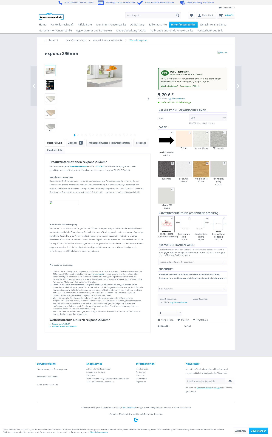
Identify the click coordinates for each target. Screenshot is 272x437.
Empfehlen (202, 319)
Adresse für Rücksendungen (98, 368)
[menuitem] (153, 15)
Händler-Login (142, 368)
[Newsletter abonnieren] (230, 381)
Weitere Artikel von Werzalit (64, 326)
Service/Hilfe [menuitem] (227, 7)
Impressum (141, 381)
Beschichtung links (184, 235)
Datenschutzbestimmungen (209, 387)
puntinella (166, 178)
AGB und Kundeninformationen (100, 381)
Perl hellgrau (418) (218, 180)
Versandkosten (129, 407)
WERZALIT (100, 166)
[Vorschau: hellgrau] (50, 127)
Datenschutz (141, 378)
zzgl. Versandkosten (176, 98)
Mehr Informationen (99, 432)
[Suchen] (177, 15)
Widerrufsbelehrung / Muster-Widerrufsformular (107, 378)
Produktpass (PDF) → (189, 86)
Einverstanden (258, 430)
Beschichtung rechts (201, 235)
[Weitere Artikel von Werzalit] (222, 56)
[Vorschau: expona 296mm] (50, 70)
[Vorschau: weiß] (50, 98)
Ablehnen (240, 430)
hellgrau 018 (166, 205)
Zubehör (75, 142)
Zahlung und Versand (95, 372)
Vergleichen (167, 319)
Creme (184, 148)
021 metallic (218, 148)
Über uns (140, 375)
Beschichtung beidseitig (218, 235)
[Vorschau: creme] (50, 113)
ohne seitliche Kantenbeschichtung (166, 235)
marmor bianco (201, 148)
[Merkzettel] (191, 15)
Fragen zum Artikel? (61, 323)
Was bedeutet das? (169, 86)
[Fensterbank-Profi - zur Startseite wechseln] (51, 16)
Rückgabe (90, 375)
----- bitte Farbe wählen (166, 154)
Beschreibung (54, 142)
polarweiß (183, 178)
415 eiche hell (201, 178)
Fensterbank (97, 274)
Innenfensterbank (78, 166)
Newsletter (141, 372)
